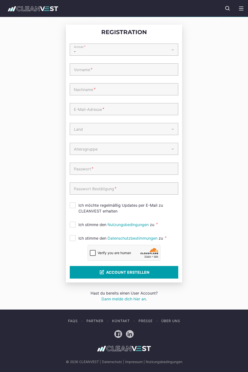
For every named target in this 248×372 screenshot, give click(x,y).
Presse (146, 321)
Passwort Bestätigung (95, 188)
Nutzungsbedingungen (128, 224)
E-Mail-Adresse (89, 109)
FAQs (73, 321)
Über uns (170, 321)
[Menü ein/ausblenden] (241, 8)
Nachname (85, 89)
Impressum (134, 362)
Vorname (83, 69)
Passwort (83, 168)
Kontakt (121, 321)
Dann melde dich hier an (123, 298)
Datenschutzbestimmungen (132, 238)
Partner (94, 321)
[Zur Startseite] (33, 9)
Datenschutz (112, 362)
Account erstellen (127, 272)
